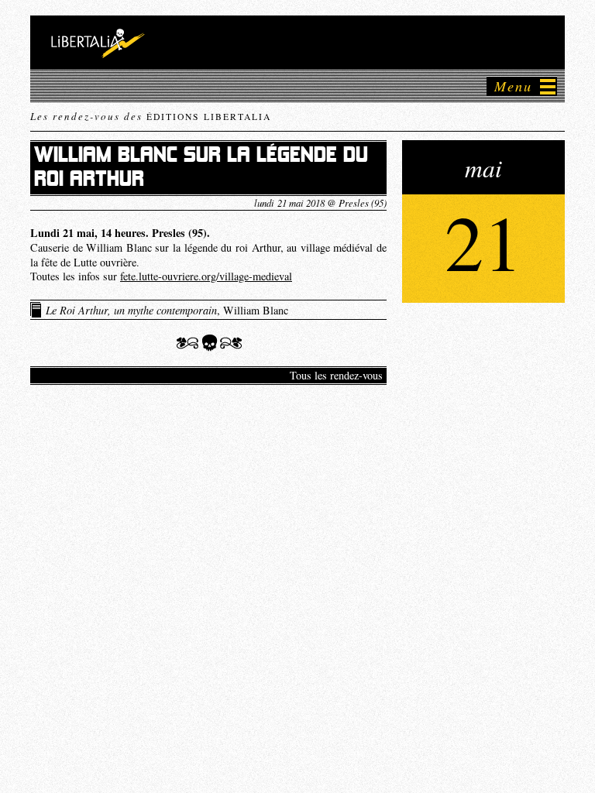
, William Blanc (167, 310)
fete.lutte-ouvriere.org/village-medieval (206, 276)
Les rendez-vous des (150, 116)
